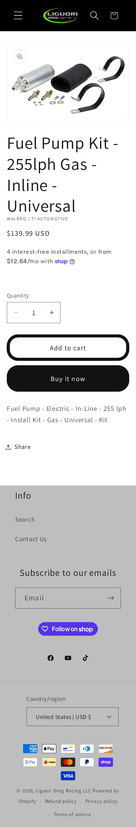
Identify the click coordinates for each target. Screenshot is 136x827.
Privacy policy (101, 801)
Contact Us (31, 539)
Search (25, 519)
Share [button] (22, 446)
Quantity (18, 295)
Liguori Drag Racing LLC (63, 790)
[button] (18, 16)
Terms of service (72, 814)
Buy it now (68, 378)
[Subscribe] (110, 598)
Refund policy (61, 801)
